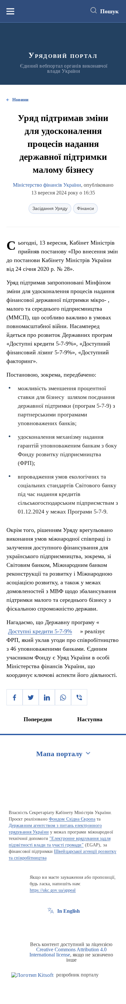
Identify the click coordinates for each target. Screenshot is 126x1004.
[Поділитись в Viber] (79, 697)
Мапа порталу (59, 754)
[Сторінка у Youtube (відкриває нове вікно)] (75, 926)
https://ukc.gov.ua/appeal (53, 890)
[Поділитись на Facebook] (14, 697)
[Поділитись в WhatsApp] (63, 697)
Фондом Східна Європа (72, 819)
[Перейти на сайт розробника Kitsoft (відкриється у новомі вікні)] (32, 975)
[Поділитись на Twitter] (30, 697)
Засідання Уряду (50, 208)
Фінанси (85, 208)
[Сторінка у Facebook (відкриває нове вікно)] (51, 926)
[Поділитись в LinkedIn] (47, 697)
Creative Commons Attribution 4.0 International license (68, 952)
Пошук (109, 11)
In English (68, 911)
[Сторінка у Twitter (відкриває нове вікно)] (63, 926)
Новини (20, 99)
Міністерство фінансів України (47, 185)
